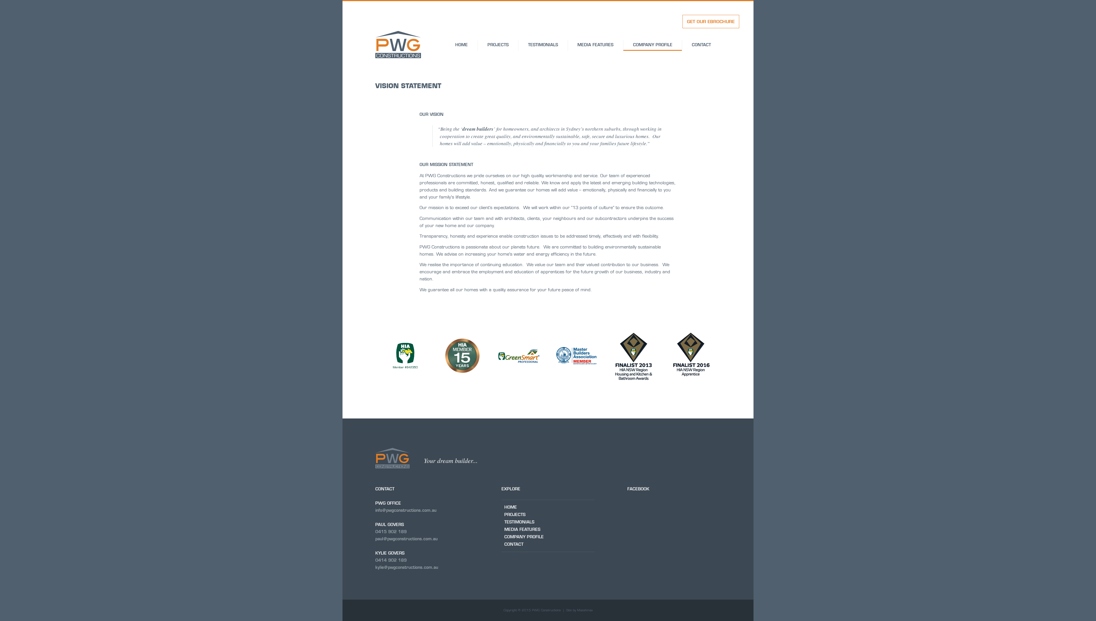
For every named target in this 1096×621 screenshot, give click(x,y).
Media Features (595, 44)
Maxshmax (585, 610)
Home (461, 44)
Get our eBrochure (711, 21)
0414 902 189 (391, 560)
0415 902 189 (391, 531)
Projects (498, 44)
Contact (701, 44)
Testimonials (543, 44)
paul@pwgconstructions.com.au (406, 538)
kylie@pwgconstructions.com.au (406, 567)
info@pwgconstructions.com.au (405, 510)
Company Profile (652, 44)
